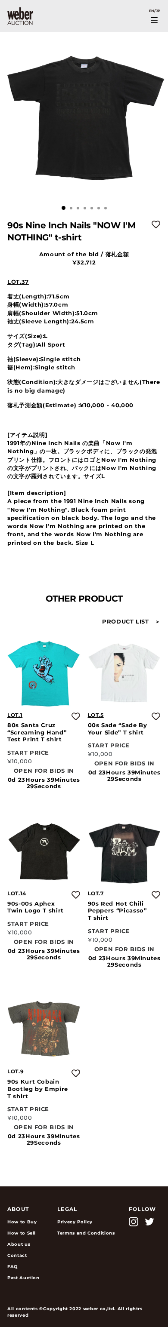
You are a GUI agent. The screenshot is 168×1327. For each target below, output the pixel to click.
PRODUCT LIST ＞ (131, 621)
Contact (17, 1255)
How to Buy (22, 1222)
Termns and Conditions (86, 1233)
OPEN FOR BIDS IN (44, 771)
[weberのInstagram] (133, 1221)
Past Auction (23, 1278)
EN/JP (155, 11)
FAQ (12, 1266)
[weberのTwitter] (149, 1221)
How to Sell (21, 1233)
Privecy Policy (75, 1222)
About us (18, 1244)
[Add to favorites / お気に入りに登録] (156, 224)
